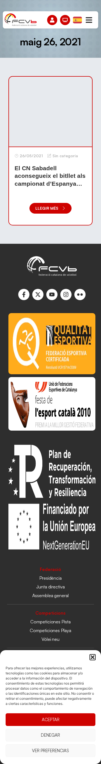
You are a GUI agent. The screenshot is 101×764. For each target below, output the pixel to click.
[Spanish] (77, 19)
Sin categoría (65, 155)
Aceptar (50, 719)
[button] (92, 657)
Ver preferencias (50, 750)
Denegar (50, 735)
